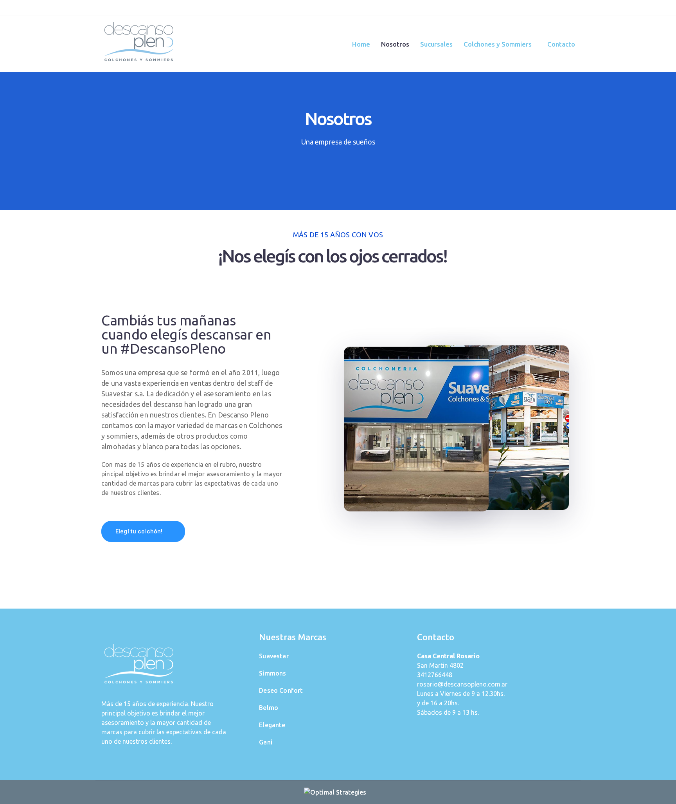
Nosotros (395, 44)
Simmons (272, 673)
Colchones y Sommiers (498, 44)
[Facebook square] (551, 8)
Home (361, 44)
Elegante (272, 724)
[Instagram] (566, 8)
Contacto (561, 44)
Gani (265, 742)
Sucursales (436, 44)
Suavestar (273, 655)
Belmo (268, 707)
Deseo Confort (281, 690)
